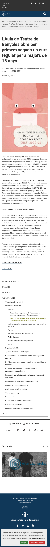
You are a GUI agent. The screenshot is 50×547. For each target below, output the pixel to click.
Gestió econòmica (12, 393)
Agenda (10, 330)
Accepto (23, 543)
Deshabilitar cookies (37, 543)
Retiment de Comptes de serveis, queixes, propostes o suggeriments (21, 370)
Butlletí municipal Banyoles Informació (21, 333)
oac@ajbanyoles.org (25, 502)
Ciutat (5, 414)
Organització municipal (14, 302)
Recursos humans (12, 397)
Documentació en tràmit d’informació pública (22, 381)
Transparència (10, 282)
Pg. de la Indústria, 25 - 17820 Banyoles (25, 498)
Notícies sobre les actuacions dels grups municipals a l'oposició (27, 325)
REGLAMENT (7, 269)
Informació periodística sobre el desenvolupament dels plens (24, 376)
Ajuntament (11, 21)
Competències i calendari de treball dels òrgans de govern (24, 357)
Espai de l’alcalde (12, 348)
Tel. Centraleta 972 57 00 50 (25, 500)
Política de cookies (38, 538)
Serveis (6, 292)
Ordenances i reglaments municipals (19, 408)
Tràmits (6, 287)
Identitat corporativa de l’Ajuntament (20, 341)
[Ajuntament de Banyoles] (8, 13)
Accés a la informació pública (16, 385)
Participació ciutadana (13, 404)
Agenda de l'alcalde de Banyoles (17, 352)
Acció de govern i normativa (16, 389)
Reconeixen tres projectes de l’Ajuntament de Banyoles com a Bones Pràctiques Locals (25, 314)
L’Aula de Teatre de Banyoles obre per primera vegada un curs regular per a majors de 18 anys (28, 319)
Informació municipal (38, 21)
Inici (3, 21)
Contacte (5, 3)
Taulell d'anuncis (13, 337)
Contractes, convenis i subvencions (18, 401)
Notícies (5, 24)
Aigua (10, 344)
